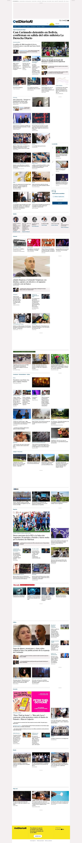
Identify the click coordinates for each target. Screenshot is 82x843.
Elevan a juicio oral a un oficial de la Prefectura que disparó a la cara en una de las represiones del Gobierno (21, 577)
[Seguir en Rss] (63, 829)
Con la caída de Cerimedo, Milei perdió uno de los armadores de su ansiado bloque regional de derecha (29, 51)
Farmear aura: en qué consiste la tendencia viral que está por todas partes (27, 66)
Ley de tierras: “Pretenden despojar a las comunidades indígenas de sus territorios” (60, 422)
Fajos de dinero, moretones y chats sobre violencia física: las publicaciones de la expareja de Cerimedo (31, 650)
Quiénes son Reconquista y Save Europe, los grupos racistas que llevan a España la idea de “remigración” (22, 327)
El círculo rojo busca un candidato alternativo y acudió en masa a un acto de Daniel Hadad (40, 681)
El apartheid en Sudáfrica (18, 249)
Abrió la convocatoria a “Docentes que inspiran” (61, 596)
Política (15, 26)
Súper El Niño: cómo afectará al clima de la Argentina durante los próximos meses (41, 422)
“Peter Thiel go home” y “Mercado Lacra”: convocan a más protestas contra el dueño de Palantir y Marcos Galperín (30, 717)
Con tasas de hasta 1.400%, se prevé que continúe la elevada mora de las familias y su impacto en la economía (17, 739)
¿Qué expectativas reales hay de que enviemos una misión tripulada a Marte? (41, 185)
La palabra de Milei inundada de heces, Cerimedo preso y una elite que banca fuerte (26, 45)
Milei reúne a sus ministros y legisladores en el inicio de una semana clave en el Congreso (62, 182)
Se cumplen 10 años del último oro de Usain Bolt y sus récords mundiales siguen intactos (17, 555)
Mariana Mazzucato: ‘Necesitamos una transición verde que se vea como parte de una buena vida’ (40, 327)
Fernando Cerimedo (34, 1)
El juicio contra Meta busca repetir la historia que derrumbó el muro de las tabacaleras (21, 166)
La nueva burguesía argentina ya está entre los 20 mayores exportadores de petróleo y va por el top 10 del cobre (36, 68)
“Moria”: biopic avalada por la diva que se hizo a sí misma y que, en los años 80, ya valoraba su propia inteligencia (17, 401)
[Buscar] (47, 24)
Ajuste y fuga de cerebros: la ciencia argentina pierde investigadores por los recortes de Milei (21, 503)
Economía (19, 26)
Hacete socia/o (52, 24)
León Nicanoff (53, 563)
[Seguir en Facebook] (57, 829)
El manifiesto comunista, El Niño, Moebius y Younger (33, 249)
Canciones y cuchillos (34, 398)
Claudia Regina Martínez (17, 383)
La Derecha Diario (39, 1)
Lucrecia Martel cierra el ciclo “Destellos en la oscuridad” (62, 249)
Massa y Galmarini (49, 1)
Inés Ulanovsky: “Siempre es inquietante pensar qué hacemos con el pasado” (21, 101)
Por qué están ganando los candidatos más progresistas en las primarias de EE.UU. (40, 764)
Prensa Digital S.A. (33, 840)
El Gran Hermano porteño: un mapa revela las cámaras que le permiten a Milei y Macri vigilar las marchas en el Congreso (40, 127)
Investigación (33, 26)
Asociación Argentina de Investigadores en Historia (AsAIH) (18, 251)
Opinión (28, 26)
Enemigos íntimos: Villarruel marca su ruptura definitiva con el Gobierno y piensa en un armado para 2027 (21, 681)
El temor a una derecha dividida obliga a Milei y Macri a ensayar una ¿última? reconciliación (54, 659)
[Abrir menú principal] (66, 26)
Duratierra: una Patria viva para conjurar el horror (21, 380)
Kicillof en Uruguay (44, 1)
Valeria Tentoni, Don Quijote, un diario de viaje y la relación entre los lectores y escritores (48, 250)
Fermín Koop (34, 329)
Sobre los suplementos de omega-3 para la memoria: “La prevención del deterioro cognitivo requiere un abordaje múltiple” (22, 186)
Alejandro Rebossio (35, 74)
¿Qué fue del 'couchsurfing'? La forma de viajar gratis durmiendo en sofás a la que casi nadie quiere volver (17, 300)
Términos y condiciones (48, 840)
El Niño (65, 1)
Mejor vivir (15, 788)
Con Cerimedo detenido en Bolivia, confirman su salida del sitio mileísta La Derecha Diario (38, 35)
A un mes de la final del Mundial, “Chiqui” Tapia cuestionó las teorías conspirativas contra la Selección (36, 554)
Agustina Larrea (15, 104)
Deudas (53, 1)
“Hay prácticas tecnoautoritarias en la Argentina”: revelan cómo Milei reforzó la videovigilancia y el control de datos (40, 445)
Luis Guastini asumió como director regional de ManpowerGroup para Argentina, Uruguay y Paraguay (47, 598)
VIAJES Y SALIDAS (17, 451)
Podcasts (15, 236)
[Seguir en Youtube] (68, 20)
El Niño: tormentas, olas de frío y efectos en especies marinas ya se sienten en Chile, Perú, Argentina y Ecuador (39, 366)
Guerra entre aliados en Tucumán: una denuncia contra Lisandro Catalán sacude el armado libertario (59, 542)
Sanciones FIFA (56, 1)
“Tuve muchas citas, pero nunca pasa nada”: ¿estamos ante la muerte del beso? (21, 445)
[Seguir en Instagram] (66, 20)
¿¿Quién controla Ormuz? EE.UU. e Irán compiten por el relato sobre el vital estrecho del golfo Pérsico (40, 166)
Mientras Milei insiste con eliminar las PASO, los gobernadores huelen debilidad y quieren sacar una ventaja (21, 147)
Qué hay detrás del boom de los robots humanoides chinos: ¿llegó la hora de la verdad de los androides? (40, 577)
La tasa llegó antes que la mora (39, 146)
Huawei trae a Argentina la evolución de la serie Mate (19, 596)
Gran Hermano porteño (28, 1)
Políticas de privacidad (40, 840)
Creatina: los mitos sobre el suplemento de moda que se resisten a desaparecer (60, 802)
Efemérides (21, 107)
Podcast (43, 26)
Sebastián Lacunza (16, 47)
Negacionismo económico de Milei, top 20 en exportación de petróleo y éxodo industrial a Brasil (21, 127)
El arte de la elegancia (18, 87)
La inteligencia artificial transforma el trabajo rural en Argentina (59, 503)
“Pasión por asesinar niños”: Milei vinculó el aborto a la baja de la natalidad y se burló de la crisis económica (22, 422)
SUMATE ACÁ (38, 836)
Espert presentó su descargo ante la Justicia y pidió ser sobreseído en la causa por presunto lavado (55, 646)
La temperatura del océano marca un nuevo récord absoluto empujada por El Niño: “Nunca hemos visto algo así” (62, 90)
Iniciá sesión (57, 23)
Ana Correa (43, 252)
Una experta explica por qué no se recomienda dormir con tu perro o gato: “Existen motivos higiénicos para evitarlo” (41, 803)
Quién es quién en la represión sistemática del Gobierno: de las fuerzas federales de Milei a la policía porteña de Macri (55, 632)
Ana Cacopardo (58, 251)
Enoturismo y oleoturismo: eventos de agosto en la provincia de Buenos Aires (47, 463)
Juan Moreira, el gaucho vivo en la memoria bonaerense (33, 463)
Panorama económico (22, 1)
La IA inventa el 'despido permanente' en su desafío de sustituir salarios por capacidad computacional (41, 205)
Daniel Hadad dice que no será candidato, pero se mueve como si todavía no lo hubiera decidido (48, 89)
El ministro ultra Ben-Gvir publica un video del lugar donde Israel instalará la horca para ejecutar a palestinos (59, 764)
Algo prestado (68, 1)
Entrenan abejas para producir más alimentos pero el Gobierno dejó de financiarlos (59, 561)
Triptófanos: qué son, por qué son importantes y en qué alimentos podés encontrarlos (59, 441)
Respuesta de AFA (61, 1)
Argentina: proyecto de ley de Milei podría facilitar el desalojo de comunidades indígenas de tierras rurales (21, 366)
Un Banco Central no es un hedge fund (59, 738)
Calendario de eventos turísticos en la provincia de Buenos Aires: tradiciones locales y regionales (19, 464)
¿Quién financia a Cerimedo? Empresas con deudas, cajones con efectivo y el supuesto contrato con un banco (29, 282)
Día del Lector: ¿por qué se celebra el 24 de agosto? (24, 108)
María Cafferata (15, 149)
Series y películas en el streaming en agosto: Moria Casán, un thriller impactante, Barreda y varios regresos (27, 401)
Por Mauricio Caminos (23, 50)
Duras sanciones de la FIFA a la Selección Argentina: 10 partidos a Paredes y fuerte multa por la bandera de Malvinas (31, 537)
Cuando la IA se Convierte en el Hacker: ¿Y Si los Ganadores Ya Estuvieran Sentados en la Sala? (33, 597)
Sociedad (24, 26)
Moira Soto (15, 405)
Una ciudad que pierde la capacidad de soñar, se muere (33, 88)
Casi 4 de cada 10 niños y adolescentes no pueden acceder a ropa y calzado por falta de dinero (60, 721)
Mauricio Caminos (35, 130)
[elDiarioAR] (23, 21)
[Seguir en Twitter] (60, 20)
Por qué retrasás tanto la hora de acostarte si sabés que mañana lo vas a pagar (21, 803)
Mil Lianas (38, 26)
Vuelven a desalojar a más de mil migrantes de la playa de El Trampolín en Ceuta (21, 764)
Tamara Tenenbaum (16, 88)
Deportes (15, 509)
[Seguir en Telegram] (63, 20)
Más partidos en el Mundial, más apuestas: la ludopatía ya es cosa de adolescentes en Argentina (39, 503)
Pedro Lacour (44, 92)
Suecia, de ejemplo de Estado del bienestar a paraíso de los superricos (53, 60)
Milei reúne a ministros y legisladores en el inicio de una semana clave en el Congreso (17, 66)
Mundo (14, 750)
